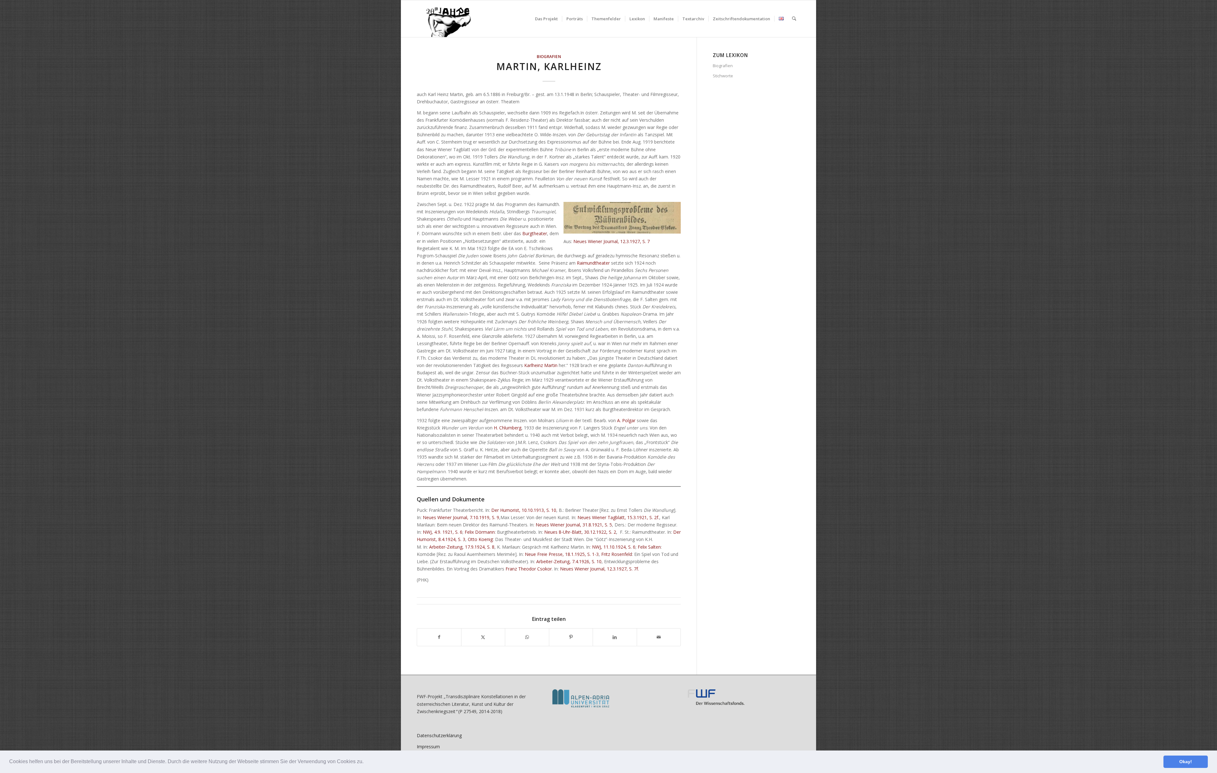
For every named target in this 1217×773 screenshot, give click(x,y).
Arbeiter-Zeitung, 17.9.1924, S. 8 (461, 547)
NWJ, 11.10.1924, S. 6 (613, 547)
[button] (366, 762)
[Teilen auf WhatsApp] (527, 637)
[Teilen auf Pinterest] (571, 637)
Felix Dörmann (480, 532)
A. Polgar (626, 420)
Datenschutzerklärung (439, 735)
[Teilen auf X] (483, 637)
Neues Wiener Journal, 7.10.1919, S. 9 (461, 517)
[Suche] (794, 18)
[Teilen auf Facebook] (439, 637)
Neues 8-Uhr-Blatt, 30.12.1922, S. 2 (580, 532)
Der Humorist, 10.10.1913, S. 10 (523, 510)
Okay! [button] (1185, 761)
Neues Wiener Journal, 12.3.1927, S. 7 (611, 241)
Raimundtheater (593, 263)
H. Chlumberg (507, 428)
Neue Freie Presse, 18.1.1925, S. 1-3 (562, 554)
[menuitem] (546, 18)
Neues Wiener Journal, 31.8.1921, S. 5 (574, 525)
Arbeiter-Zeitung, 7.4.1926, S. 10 (569, 561)
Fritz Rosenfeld (616, 554)
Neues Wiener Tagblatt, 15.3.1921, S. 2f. (618, 517)
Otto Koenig (480, 539)
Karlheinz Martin (540, 365)
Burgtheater (534, 233)
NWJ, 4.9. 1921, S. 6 (442, 532)
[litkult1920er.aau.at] (445, 18)
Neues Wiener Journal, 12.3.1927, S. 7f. (599, 569)
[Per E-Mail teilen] (659, 637)
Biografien (549, 56)
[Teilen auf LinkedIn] (615, 637)
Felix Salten (649, 547)
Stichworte (723, 76)
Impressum (428, 747)
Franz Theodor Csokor (528, 569)
